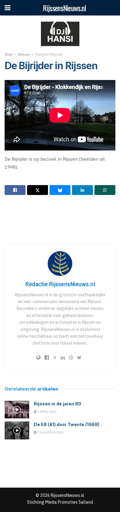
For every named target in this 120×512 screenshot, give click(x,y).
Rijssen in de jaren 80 (57, 403)
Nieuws (24, 54)
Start (9, 54)
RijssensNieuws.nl (64, 7)
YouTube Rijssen (48, 54)
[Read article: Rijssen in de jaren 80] (17, 409)
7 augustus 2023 (50, 432)
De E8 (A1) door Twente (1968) (66, 424)
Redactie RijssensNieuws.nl (60, 284)
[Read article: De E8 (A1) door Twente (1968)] (17, 430)
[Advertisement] (60, 220)
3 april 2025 (46, 412)
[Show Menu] (7, 7)
